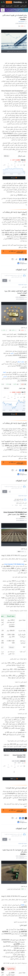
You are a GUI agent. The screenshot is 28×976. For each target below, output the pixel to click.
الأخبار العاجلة (9, 6)
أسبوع (21, 164)
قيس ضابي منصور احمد (19, 499)
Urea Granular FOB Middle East (14, 564)
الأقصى (4, 164)
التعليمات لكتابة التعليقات (22, 284)
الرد (24, 505)
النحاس (5, 376)
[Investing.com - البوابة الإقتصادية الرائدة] (19, 2)
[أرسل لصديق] (13, 259)
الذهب (12, 353)
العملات (3, 6)
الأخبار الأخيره (23, 6)
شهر (18, 164)
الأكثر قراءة (16, 6)
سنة (11, 164)
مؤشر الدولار (20, 361)
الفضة (4, 372)
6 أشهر (15, 165)
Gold (22, 905)
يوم (24, 164)
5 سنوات (8, 165)
